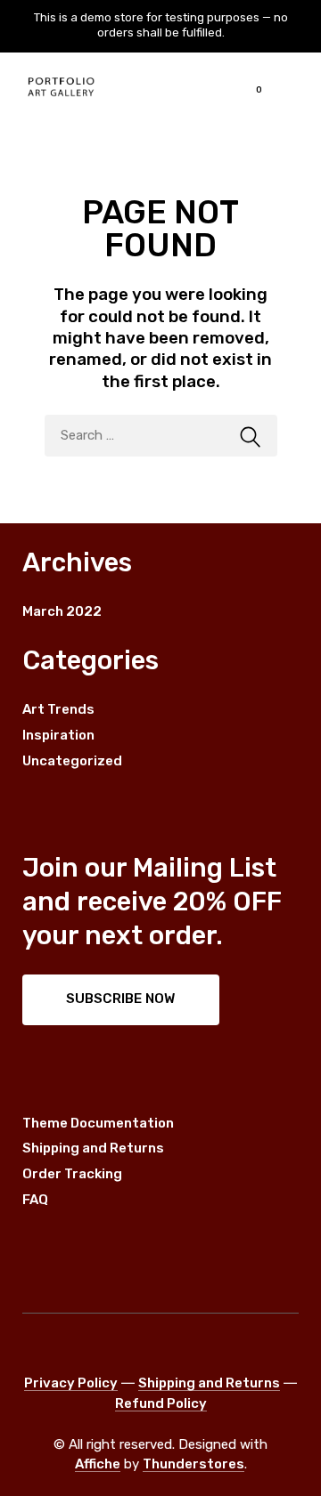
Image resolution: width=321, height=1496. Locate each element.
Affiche (97, 1464)
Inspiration (58, 735)
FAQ (35, 1200)
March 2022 (62, 611)
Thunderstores (193, 1464)
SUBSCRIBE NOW (120, 999)
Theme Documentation (98, 1123)
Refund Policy (161, 1403)
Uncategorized (72, 761)
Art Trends (58, 709)
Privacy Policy (71, 1383)
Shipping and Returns (93, 1148)
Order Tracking (72, 1174)
